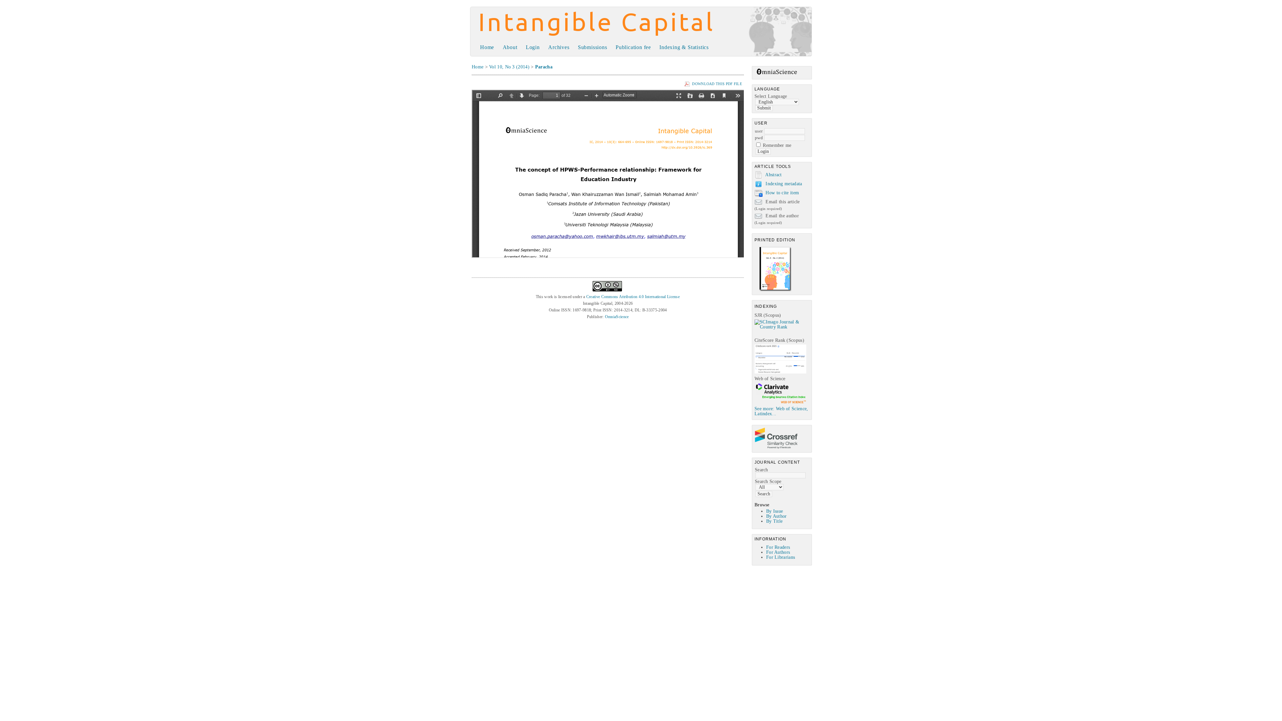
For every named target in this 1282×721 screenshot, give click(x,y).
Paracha (544, 66)
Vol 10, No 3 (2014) (509, 66)
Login (533, 47)
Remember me (777, 145)
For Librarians (780, 557)
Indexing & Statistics (684, 47)
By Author (776, 516)
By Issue (774, 511)
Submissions (592, 47)
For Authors (778, 552)
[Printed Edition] (775, 290)
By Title (774, 521)
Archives (558, 47)
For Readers (778, 547)
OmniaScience (617, 316)
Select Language (771, 96)
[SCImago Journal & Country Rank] (783, 326)
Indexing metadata (784, 183)
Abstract (773, 174)
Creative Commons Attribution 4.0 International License (633, 296)
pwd (759, 137)
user (759, 131)
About (510, 47)
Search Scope (768, 481)
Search (761, 469)
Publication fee (633, 47)
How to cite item (782, 192)
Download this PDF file (717, 84)
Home (487, 47)
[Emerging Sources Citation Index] (780, 403)
